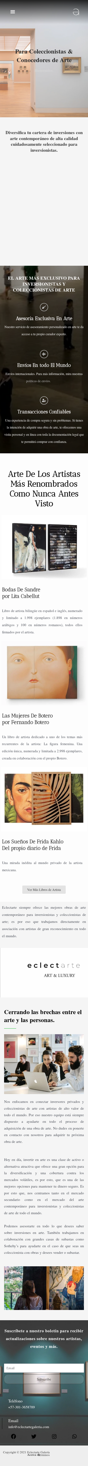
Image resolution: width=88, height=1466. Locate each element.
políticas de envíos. (38, 381)
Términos (44, 1455)
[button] (12, 11)
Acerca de (33, 1454)
